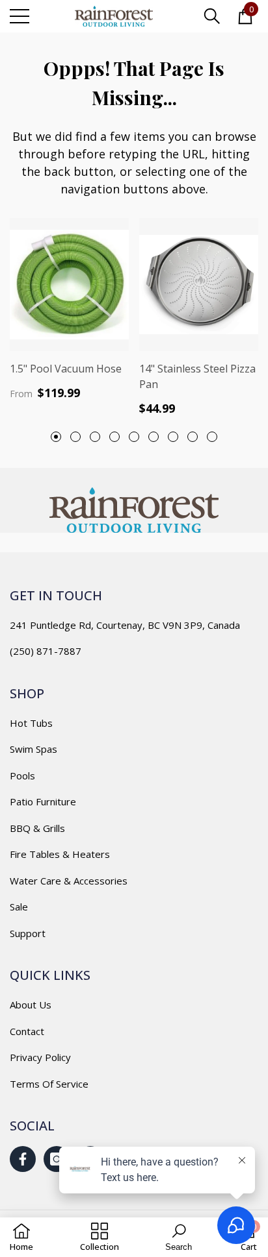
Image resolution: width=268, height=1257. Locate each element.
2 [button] (75, 437)
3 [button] (95, 437)
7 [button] (173, 437)
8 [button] (192, 437)
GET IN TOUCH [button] (56, 595)
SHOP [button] (27, 693)
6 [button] (153, 437)
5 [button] (134, 437)
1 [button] (56, 437)
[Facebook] (23, 1159)
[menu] (19, 16)
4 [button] (114, 437)
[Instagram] (57, 1159)
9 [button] (212, 437)
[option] (69, 309)
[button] (212, 16)
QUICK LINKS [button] (50, 975)
